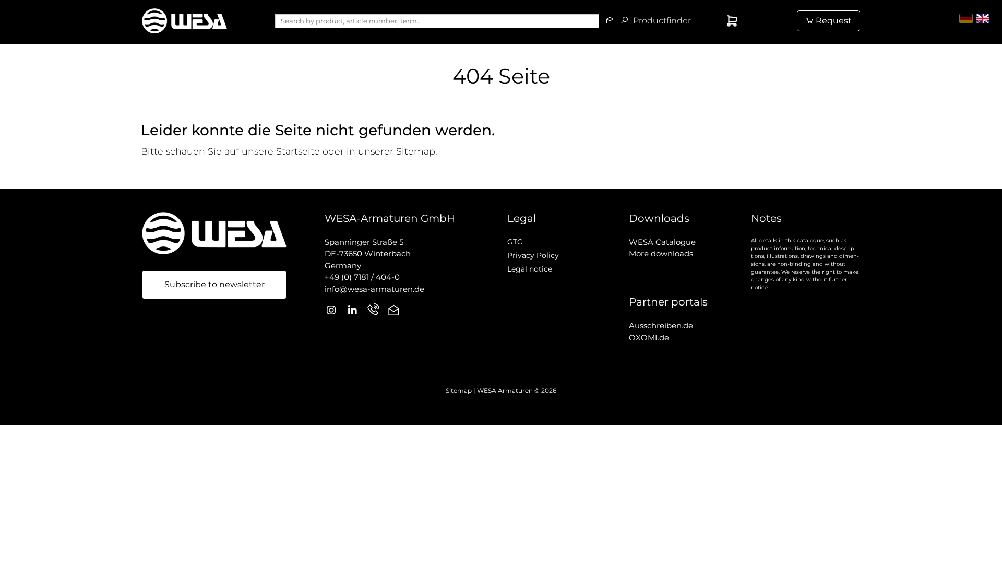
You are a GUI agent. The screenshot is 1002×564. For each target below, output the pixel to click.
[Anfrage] (715, 20)
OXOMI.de (649, 338)
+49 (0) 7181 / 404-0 (362, 277)
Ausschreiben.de (661, 326)
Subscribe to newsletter (214, 284)
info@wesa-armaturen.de (374, 289)
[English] (982, 19)
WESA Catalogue (662, 242)
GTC (514, 241)
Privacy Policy (533, 255)
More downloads (661, 253)
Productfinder (671, 21)
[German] (966, 19)
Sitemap (415, 151)
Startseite (298, 151)
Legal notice (529, 269)
